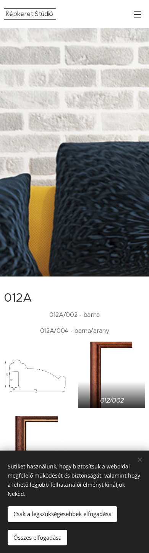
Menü (137, 14)
